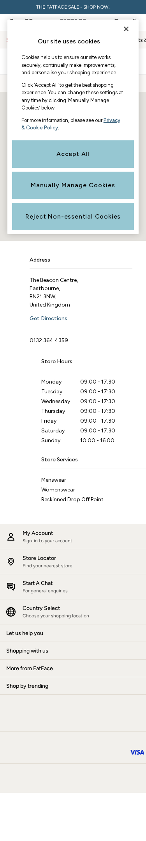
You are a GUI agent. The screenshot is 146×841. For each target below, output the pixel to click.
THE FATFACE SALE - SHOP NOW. (73, 7)
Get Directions (48, 318)
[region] (73, 127)
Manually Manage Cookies (73, 185)
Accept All (73, 154)
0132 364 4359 (49, 340)
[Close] (126, 29)
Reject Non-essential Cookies (73, 216)
